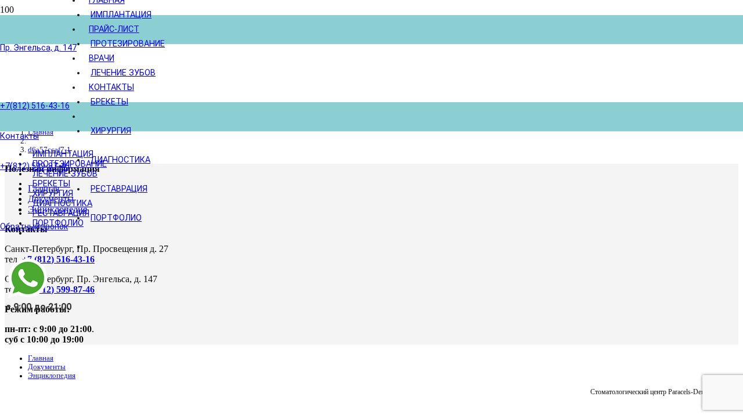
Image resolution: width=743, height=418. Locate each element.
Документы (47, 367)
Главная (40, 358)
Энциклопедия (51, 376)
